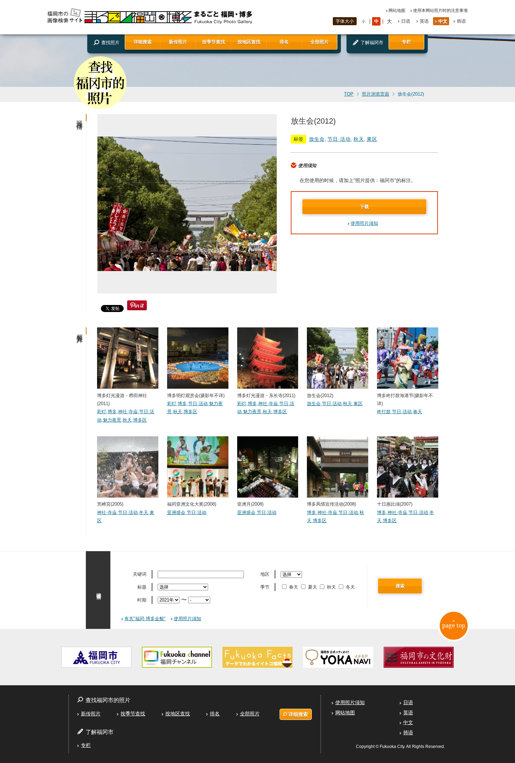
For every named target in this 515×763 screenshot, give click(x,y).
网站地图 (397, 10)
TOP (348, 94)
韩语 (461, 21)
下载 (364, 206)
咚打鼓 (384, 411)
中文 (442, 21)
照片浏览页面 (375, 94)
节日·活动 (339, 139)
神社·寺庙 (128, 411)
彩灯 (101, 411)
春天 (417, 411)
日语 (405, 21)
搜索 (400, 586)
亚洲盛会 (176, 512)
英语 (424, 21)
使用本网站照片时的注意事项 (440, 10)
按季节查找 (213, 41)
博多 (112, 411)
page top (453, 625)
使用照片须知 (364, 223)
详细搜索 (142, 41)
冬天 (143, 512)
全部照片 (319, 41)
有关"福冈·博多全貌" (145, 618)
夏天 (312, 587)
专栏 (406, 41)
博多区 (140, 420)
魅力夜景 (112, 420)
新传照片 (178, 41)
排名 (284, 41)
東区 (372, 139)
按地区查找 (249, 41)
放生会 (317, 139)
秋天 (358, 139)
